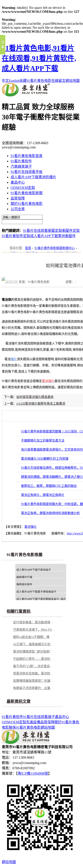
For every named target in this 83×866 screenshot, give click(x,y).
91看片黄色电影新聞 (26, 193)
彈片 (14, 359)
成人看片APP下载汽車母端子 (33, 570)
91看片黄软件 (21, 161)
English (14, 81)
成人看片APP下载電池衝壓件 (53, 236)
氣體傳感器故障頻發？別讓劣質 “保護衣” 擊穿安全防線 (34, 680)
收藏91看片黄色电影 (35, 81)
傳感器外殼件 (24, 584)
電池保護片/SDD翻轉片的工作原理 (44, 458)
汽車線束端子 (21, 166)
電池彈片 (30, 526)
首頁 (28, 248)
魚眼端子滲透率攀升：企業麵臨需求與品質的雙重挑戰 (34, 688)
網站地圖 (73, 81)
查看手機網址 (57, 283)
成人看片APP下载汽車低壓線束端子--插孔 (41, 599)
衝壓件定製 (71, 230)
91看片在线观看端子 (39, 717)
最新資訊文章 (19, 701)
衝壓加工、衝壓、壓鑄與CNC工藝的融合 (49, 486)
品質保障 (18, 198)
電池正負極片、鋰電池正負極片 (42, 495)
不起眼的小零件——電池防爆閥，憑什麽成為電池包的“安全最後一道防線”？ (34, 659)
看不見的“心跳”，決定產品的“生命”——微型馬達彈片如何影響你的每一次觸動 (34, 666)
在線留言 (58, 81)
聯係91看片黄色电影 (25, 727)
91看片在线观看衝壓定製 (42, 230)
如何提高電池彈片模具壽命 (35, 397)
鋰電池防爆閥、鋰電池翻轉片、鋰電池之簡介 (52, 476)
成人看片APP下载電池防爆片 (33, 177)
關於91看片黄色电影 (26, 203)
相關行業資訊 (19, 611)
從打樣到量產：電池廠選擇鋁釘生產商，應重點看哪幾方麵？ (34, 622)
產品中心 (18, 182)
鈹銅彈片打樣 (24, 577)
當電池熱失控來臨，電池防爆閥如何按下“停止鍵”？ (34, 673)
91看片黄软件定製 (16, 236)
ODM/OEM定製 (23, 188)
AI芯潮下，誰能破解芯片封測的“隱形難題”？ (34, 644)
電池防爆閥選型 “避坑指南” (32, 651)
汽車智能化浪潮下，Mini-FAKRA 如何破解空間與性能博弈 (34, 629)
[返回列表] (10, 282)
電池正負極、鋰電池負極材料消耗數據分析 (50, 513)
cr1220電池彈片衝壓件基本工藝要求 (40, 403)
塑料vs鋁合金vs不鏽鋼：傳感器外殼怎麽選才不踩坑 (34, 637)
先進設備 (33, 722)
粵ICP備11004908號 (33, 773)
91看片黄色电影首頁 (26, 156)
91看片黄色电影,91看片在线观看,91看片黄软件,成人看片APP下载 (39, 58)
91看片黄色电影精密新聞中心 (55, 248)
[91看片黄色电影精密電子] (26, 95)
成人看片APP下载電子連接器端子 (36, 591)
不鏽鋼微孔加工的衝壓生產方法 (42, 440)
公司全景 (18, 209)
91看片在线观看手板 (26, 172)
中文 (5, 81)
